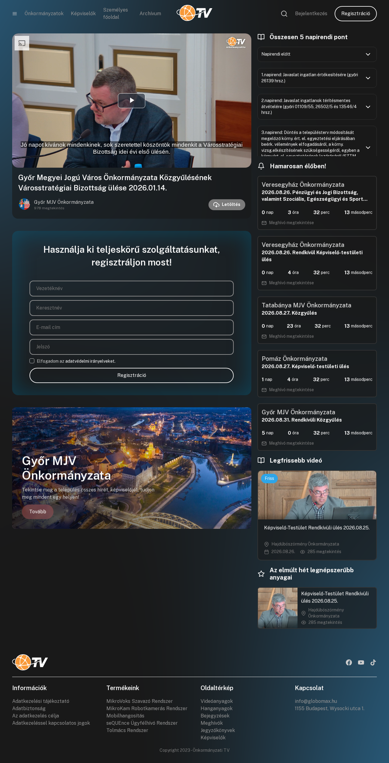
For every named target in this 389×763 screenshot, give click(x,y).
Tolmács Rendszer (127, 730)
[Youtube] (361, 663)
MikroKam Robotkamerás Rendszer (147, 708)
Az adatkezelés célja (35, 716)
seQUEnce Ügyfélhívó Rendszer (142, 723)
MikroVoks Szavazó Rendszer (139, 701)
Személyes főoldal (115, 13)
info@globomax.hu (316, 701)
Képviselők (83, 13)
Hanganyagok (216, 708)
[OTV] (194, 13)
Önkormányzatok (44, 13)
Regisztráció (355, 13)
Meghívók (212, 723)
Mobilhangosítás (125, 716)
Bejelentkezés (311, 13)
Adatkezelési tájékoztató (40, 701)
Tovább (37, 512)
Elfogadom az (76, 361)
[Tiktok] (373, 663)
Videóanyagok (217, 701)
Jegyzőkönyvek (218, 730)
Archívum (150, 13)
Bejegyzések (215, 716)
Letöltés (231, 204)
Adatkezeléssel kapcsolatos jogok (51, 723)
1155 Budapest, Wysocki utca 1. (329, 708)
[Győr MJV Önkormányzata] (24, 204)
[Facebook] (349, 663)
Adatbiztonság (29, 708)
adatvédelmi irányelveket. (90, 361)
